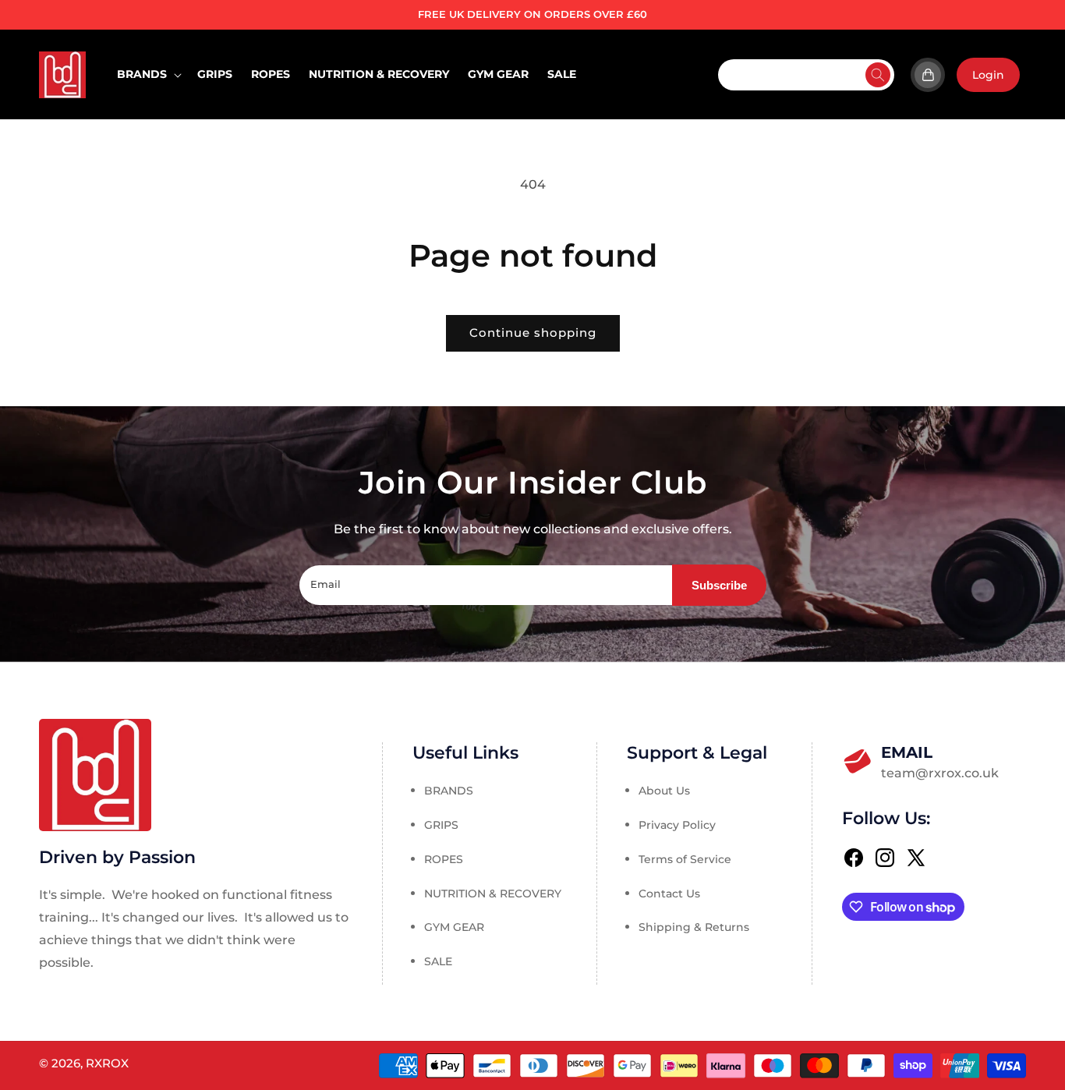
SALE (438, 962)
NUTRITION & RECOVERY (492, 894)
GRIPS (441, 825)
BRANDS (448, 791)
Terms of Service (685, 859)
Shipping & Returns (694, 928)
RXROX (107, 1063)
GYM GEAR (454, 928)
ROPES (443, 859)
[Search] (877, 74)
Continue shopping (532, 332)
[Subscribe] (719, 585)
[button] (148, 74)
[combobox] (806, 74)
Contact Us (669, 894)
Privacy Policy (677, 825)
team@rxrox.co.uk (938, 761)
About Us (664, 791)
